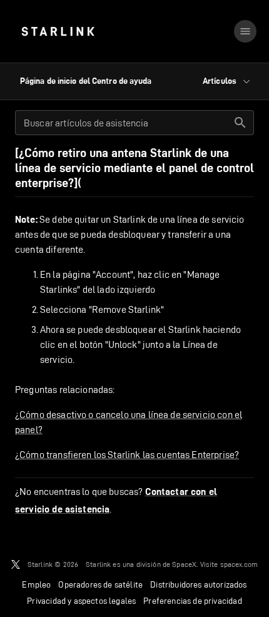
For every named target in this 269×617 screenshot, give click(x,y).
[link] (58, 31)
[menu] (245, 31)
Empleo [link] (36, 584)
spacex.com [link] (239, 564)
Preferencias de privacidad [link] (192, 601)
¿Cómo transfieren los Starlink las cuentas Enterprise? (127, 454)
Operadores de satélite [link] (100, 584)
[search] (240, 122)
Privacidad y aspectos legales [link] (81, 601)
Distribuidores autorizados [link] (198, 584)
